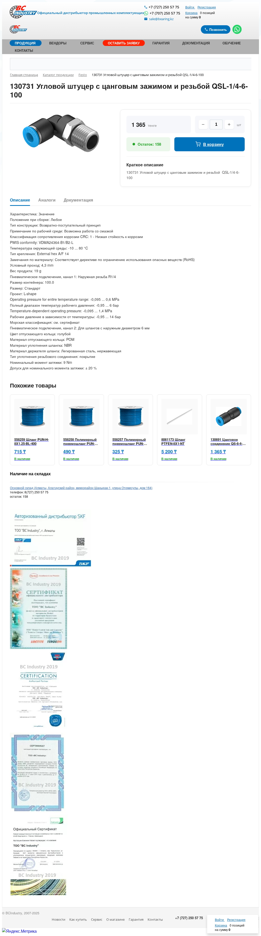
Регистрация (207, 7)
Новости (58, 919)
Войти (190, 7)
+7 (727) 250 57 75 (164, 7)
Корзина (191, 12)
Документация (78, 200)
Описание (20, 200)
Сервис (96, 919)
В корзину (213, 144)
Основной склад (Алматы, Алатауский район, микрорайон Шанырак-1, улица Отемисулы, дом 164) (81, 487)
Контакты (155, 919)
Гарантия (136, 919)
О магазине (115, 919)
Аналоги (47, 200)
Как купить (78, 919)
